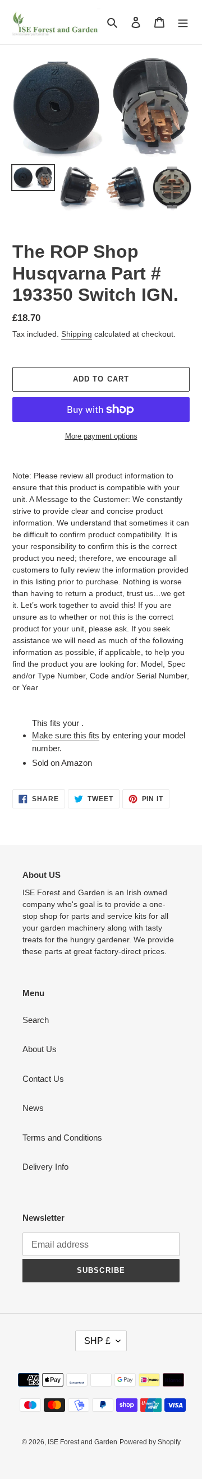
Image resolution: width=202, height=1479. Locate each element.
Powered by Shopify (150, 1442)
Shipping (76, 333)
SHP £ (97, 1341)
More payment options (101, 436)
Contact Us (43, 1078)
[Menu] (183, 22)
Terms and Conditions (62, 1137)
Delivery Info (45, 1166)
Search (35, 1020)
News (33, 1108)
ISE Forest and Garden (82, 1442)
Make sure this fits (65, 735)
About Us (39, 1049)
